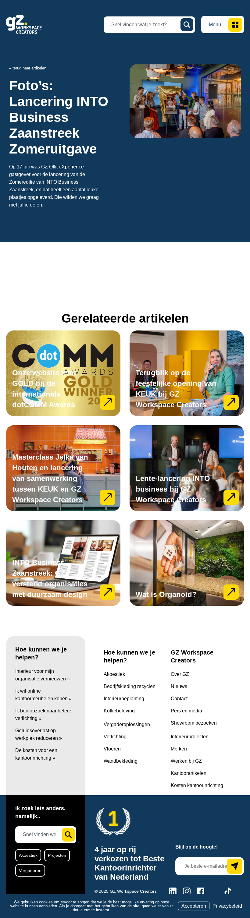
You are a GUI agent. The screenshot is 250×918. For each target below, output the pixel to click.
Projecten (57, 855)
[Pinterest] (214, 891)
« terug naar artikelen (27, 68)
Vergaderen (30, 870)
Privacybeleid (227, 906)
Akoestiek (28, 855)
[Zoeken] (186, 24)
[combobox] (144, 24)
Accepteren (193, 906)
